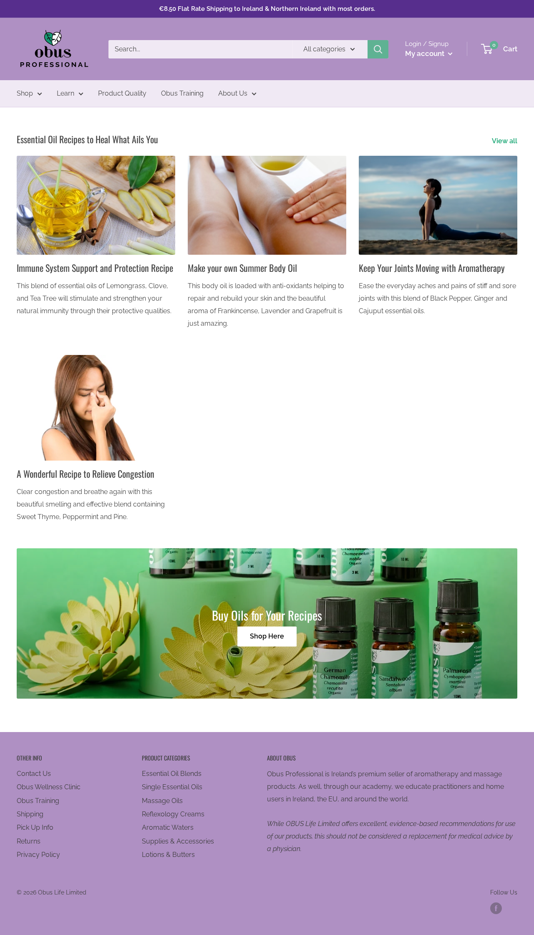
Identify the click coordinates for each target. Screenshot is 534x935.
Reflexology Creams (173, 814)
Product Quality (122, 93)
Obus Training (182, 93)
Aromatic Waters (168, 827)
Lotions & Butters (168, 855)
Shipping (30, 814)
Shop (25, 93)
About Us (232, 93)
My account (425, 53)
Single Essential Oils (172, 787)
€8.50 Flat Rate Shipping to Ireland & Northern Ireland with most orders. (267, 9)
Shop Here (267, 637)
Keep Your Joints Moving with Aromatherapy (432, 267)
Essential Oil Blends (172, 774)
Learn (65, 93)
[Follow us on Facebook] (496, 908)
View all (505, 141)
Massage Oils (162, 801)
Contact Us (34, 774)
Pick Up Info (35, 827)
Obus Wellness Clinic (49, 787)
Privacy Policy (38, 855)
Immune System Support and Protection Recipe (95, 267)
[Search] (378, 49)
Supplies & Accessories (178, 841)
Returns (28, 841)
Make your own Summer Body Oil (242, 267)
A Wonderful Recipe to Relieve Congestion (85, 473)
